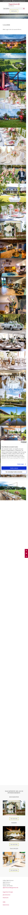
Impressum (5, 897)
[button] (24, 9)
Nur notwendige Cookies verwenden (14, 471)
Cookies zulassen (14, 468)
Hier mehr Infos (14, 818)
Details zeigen (20, 464)
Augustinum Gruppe (8, 892)
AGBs (4, 902)
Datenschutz (6, 905)
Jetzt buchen (14, 11)
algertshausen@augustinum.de (10, 887)
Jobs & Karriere (6, 895)
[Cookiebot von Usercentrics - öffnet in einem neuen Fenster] (21, 442)
